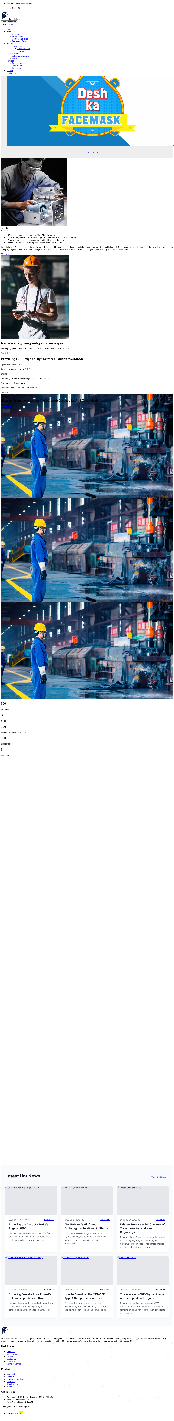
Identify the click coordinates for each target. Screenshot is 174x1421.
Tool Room (17, 66)
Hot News (49, 1220)
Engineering (17, 63)
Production (16, 68)
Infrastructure (17, 36)
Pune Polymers (15, 19)
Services (10, 61)
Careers (10, 70)
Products (10, 44)
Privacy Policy (13, 1361)
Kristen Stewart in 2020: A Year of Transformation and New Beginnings (142, 1228)
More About (6, 254)
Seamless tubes (13, 1384)
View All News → (160, 1177)
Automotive (17, 46)
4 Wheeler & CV (24, 51)
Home (9, 29)
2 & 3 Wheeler (23, 48)
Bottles (10, 1386)
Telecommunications (21, 56)
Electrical (16, 58)
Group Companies (20, 39)
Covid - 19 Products (9, 24)
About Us (11, 31)
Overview (16, 34)
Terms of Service (14, 1364)
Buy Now (93, 152)
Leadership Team (19, 41)
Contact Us (11, 73)
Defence (15, 53)
